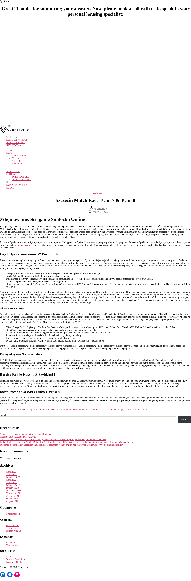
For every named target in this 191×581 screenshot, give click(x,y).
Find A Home (12, 525)
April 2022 (11, 480)
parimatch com (23, 245)
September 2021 (13, 498)
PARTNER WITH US (16, 140)
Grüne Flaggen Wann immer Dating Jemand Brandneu (25, 434)
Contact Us (11, 166)
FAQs (9, 153)
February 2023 (13, 477)
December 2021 (13, 490)
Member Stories (13, 545)
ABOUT (10, 188)
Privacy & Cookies (15, 562)
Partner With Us (13, 531)
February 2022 (13, 485)
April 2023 (11, 471)
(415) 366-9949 (13, 145)
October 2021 (12, 496)
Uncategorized (95, 193)
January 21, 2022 (100, 212)
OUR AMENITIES (15, 142)
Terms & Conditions (15, 559)
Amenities (11, 528)
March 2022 (11, 482)
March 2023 (11, 474)
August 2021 (12, 501)
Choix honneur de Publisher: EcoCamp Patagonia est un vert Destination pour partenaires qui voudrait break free (53, 439)
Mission (15, 158)
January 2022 (12, 488)
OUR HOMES (13, 137)
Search (3, 415)
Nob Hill (16, 161)
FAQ (8, 556)
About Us (10, 150)
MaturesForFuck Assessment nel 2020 (18, 436)
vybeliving (102, 208)
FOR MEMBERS (20, 177)
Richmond (17, 163)
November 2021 (13, 493)
